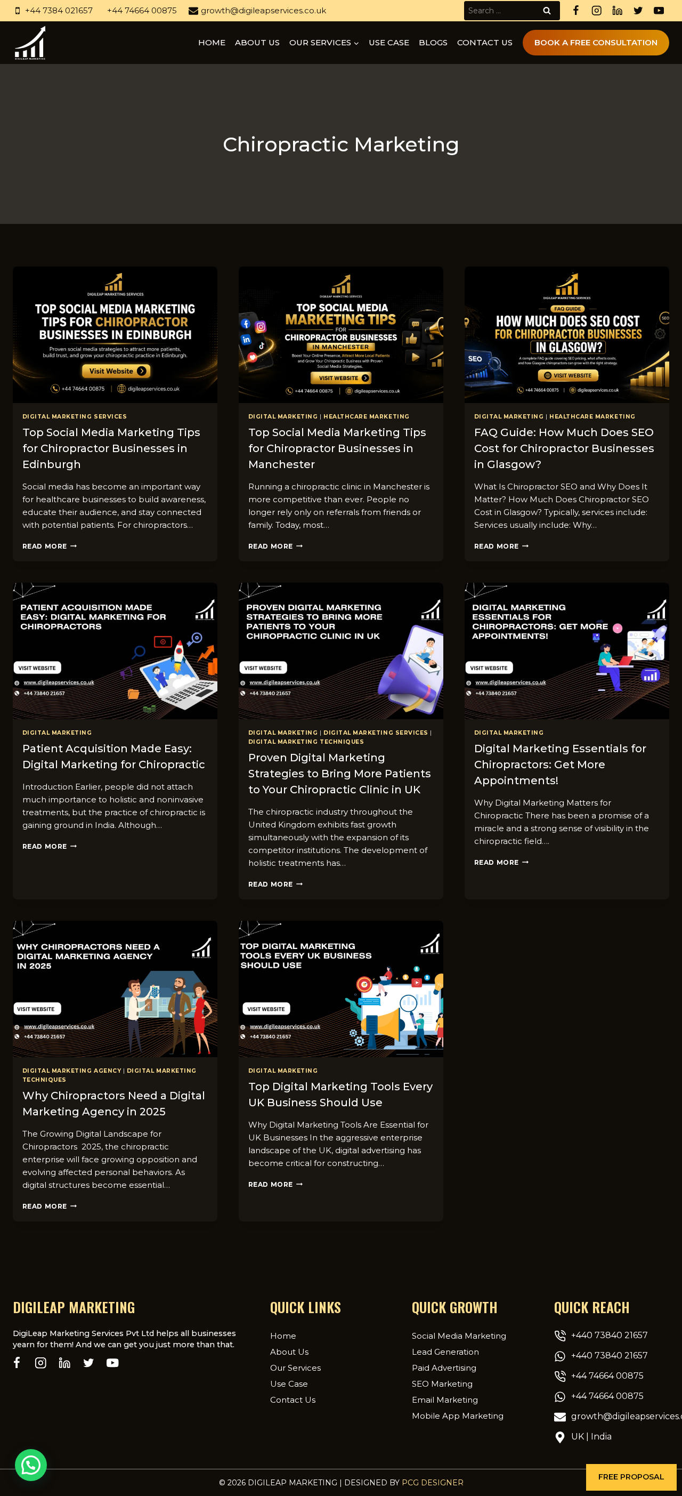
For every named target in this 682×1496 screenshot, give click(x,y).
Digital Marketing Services (74, 416)
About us (257, 42)
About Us (289, 1352)
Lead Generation (445, 1352)
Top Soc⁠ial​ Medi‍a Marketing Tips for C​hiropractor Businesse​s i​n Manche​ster (337, 448)
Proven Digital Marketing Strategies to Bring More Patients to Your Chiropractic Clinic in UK (339, 773)
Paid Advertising (444, 1368)
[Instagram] (596, 11)
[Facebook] (575, 11)
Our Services (295, 1368)
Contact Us (485, 42)
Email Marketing (445, 1400)
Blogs (433, 42)
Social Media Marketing (459, 1336)
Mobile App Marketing (458, 1416)
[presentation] (115, 335)
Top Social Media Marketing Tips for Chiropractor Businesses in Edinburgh (111, 448)
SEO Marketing (442, 1384)
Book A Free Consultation (595, 42)
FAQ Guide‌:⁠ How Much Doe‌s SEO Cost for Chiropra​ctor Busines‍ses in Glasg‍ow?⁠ (564, 448)
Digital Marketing (283, 416)
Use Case (389, 42)
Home (211, 42)
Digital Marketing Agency (71, 1070)
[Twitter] (638, 11)
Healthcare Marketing (366, 416)
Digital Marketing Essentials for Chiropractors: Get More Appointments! (560, 764)
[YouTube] (658, 11)
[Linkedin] (617, 11)
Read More (49, 546)
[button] (631, 1477)
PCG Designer (433, 1482)
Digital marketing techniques (306, 741)
